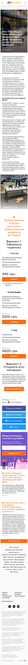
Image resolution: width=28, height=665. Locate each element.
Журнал (4, 594)
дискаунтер (14, 547)
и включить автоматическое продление (13, 284)
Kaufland (14, 572)
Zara (16, 569)
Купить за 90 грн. (14, 389)
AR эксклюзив (10, 564)
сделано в (22, 660)
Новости (4, 592)
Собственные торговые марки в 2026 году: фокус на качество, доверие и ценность (14, 507)
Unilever (9, 569)
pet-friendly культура (7, 49)
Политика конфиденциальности (10, 656)
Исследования (6, 596)
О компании (6, 597)
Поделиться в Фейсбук (14, 408)
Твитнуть (15, 427)
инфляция (22, 554)
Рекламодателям (7, 601)
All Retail (13, 400)
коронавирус (19, 559)
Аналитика (18, 592)
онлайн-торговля (18, 562)
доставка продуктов (18, 567)
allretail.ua (17, 612)
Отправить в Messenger (15, 420)
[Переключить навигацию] (3, 2)
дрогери (6, 567)
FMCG (7, 562)
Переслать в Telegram (15, 414)
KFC (21, 569)
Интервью (18, 594)
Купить (14, 279)
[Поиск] (25, 2)
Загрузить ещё (14, 541)
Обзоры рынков (20, 596)
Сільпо (11, 557)
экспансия (20, 564)
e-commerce (9, 559)
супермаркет (20, 557)
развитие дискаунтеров (14, 550)
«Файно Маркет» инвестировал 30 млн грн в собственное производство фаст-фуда (13, 477)
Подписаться (14, 453)
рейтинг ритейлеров (10, 554)
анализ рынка (14, 552)
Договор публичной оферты (9, 655)
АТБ (5, 557)
